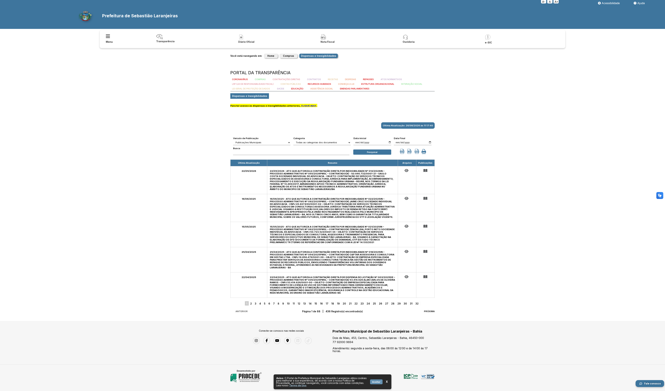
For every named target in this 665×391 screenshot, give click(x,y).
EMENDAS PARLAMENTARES (354, 88)
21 (350, 303)
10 (288, 303)
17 (327, 303)
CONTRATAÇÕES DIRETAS (286, 79)
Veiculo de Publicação (246, 138)
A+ (556, 1)
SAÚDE (280, 88)
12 (299, 303)
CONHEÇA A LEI (346, 84)
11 (294, 303)
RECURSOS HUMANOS (319, 84)
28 (392, 303)
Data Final (399, 138)
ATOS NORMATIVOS (391, 79)
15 (315, 303)
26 (380, 303)
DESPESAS (350, 79)
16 (321, 303)
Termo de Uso (297, 385)
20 (344, 303)
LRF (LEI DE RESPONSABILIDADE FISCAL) (253, 84)
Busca (236, 148)
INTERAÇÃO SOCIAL (411, 84)
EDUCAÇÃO (297, 88)
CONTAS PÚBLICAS (291, 84)
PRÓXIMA (429, 311)
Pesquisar (372, 152)
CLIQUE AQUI (308, 105)
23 (362, 303)
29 (399, 303)
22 (356, 303)
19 (338, 303)
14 (310, 303)
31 (411, 303)
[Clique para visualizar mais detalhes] (425, 170)
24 (368, 303)
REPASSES (368, 79)
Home (270, 55)
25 (374, 303)
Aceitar (376, 381)
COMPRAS (260, 79)
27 (386, 303)
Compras (288, 55)
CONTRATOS (314, 79)
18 (332, 303)
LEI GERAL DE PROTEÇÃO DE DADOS (251, 88)
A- (543, 1)
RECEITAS (333, 79)
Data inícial (359, 138)
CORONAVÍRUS (240, 79)
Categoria (299, 138)
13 (304, 303)
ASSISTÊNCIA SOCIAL (321, 88)
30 (405, 303)
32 (417, 303)
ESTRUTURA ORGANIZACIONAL (377, 84)
